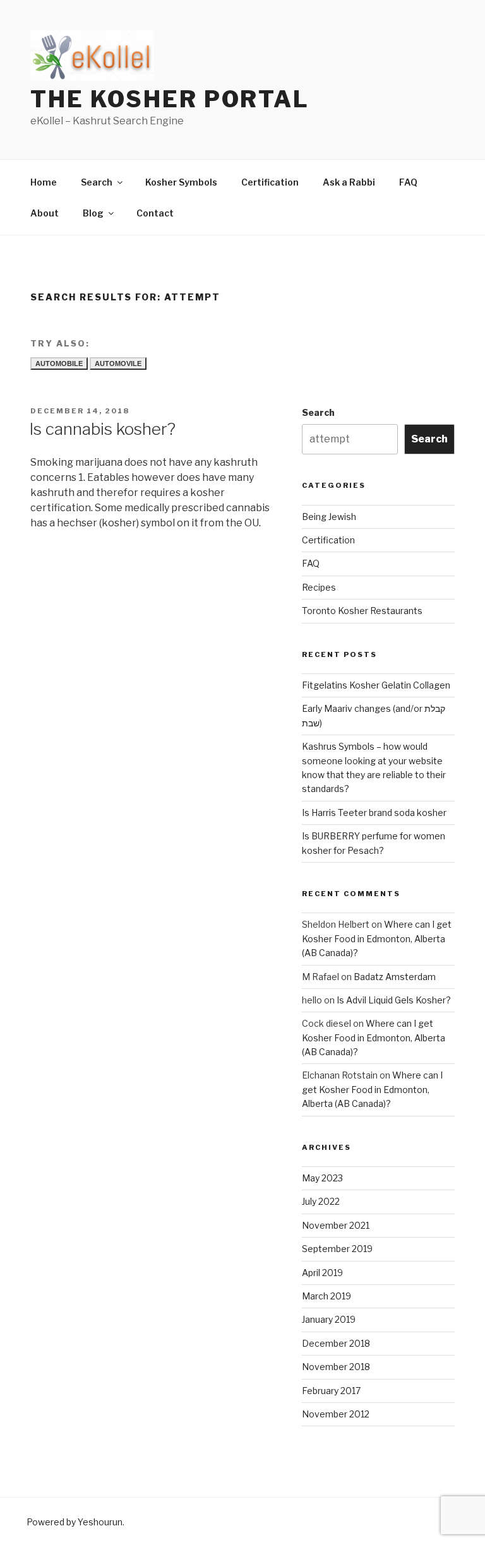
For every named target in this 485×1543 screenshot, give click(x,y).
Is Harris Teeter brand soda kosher (374, 812)
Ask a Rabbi (349, 182)
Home (43, 182)
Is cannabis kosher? (102, 429)
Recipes (319, 587)
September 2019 (337, 1248)
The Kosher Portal (169, 99)
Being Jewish (329, 516)
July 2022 (321, 1201)
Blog (93, 213)
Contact (155, 213)
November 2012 (335, 1414)
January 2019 (329, 1319)
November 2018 (336, 1366)
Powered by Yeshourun (75, 1521)
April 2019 (322, 1272)
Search (96, 182)
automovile (118, 363)
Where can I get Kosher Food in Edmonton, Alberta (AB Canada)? (377, 938)
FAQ (408, 182)
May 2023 (322, 1178)
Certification (270, 182)
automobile (59, 363)
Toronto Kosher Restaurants (362, 610)
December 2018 (336, 1343)
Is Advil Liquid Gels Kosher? (394, 1000)
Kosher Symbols (181, 182)
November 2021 (335, 1225)
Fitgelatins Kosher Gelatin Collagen (376, 685)
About (44, 213)
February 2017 (331, 1390)
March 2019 (326, 1296)
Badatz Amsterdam (395, 976)
